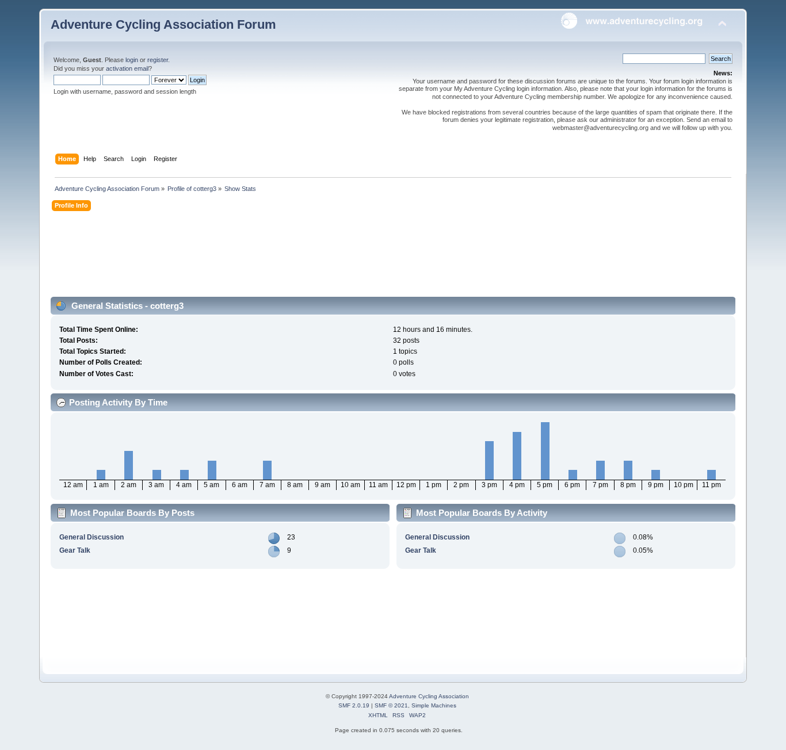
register (157, 59)
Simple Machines (433, 705)
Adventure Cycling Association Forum (163, 24)
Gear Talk (74, 550)
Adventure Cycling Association (429, 696)
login (131, 59)
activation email (127, 68)
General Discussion (91, 537)
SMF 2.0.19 (353, 705)
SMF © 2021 (391, 705)
